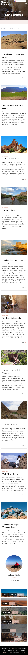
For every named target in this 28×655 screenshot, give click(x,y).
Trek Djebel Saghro (10, 474)
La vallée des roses (9, 424)
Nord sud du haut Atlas (11, 318)
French (18, 1)
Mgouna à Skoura (9, 210)
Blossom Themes (6, 652)
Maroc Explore (5, 3)
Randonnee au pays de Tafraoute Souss (11, 525)
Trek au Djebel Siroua (11, 158)
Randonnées (5, 51)
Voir (23, 77)
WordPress (22, 652)
